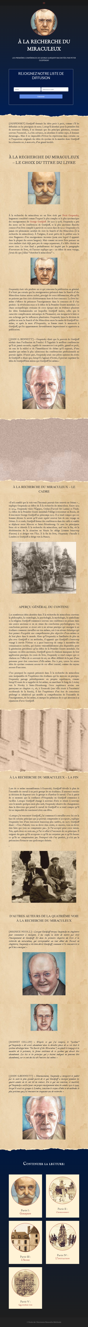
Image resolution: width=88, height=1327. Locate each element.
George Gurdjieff (38, 221)
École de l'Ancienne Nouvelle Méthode (45, 1322)
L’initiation (62, 1258)
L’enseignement (62, 1212)
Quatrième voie (25, 1305)
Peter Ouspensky (70, 215)
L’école (25, 1260)
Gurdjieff (25, 1213)
